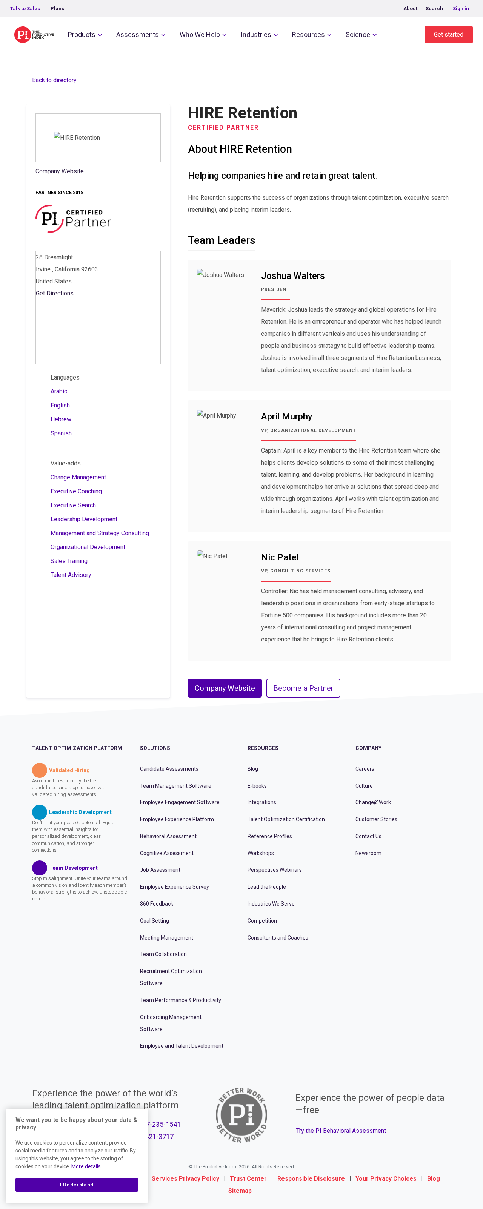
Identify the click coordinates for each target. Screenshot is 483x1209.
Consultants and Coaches (278, 938)
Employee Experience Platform (177, 819)
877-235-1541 (159, 1124)
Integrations (262, 802)
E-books (257, 786)
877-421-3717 (152, 1136)
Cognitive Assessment (167, 853)
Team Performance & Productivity (180, 1000)
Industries (256, 34)
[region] (77, 1156)
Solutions (155, 748)
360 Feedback (156, 904)
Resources (308, 34)
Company (368, 748)
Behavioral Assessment (168, 836)
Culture (364, 786)
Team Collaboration (163, 954)
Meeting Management (166, 938)
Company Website (59, 171)
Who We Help (200, 34)
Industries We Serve (271, 904)
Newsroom (368, 853)
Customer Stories (376, 819)
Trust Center (248, 1178)
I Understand (77, 1185)
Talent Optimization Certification (286, 819)
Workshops (261, 853)
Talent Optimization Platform (77, 748)
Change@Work (373, 802)
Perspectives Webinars (275, 870)
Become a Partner (303, 688)
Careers (364, 769)
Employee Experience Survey (174, 887)
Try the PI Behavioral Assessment (341, 1130)
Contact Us (368, 836)
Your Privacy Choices (386, 1178)
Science (358, 34)
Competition (262, 921)
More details (86, 1166)
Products (81, 34)
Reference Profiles (270, 836)
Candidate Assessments (169, 769)
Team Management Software (175, 786)
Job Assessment (160, 870)
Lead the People (267, 887)
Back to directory (54, 80)
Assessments (137, 34)
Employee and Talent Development (181, 1046)
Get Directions (55, 293)
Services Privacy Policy (185, 1178)
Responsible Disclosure (311, 1178)
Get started (448, 34)
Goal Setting (154, 921)
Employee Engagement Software (180, 802)
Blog (253, 769)
